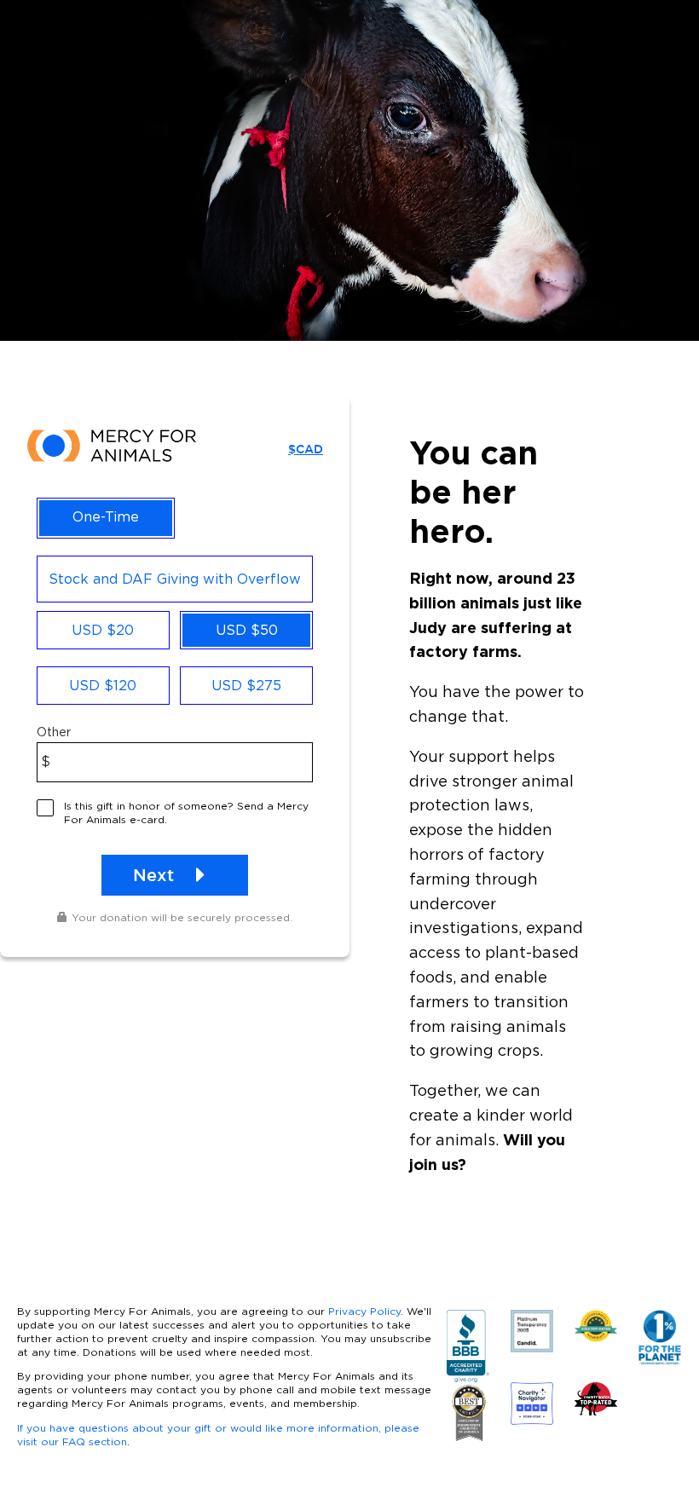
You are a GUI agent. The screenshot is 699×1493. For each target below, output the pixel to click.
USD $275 (246, 685)
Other (54, 732)
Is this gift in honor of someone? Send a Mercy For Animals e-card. (186, 812)
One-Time (105, 516)
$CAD (305, 449)
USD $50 (247, 629)
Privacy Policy (364, 1311)
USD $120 (102, 685)
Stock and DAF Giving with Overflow (175, 578)
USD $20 (103, 629)
